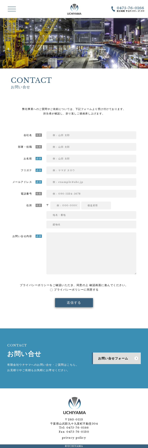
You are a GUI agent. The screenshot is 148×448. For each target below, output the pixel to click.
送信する (74, 303)
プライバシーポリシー (35, 285)
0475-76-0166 (77, 427)
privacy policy (74, 437)
